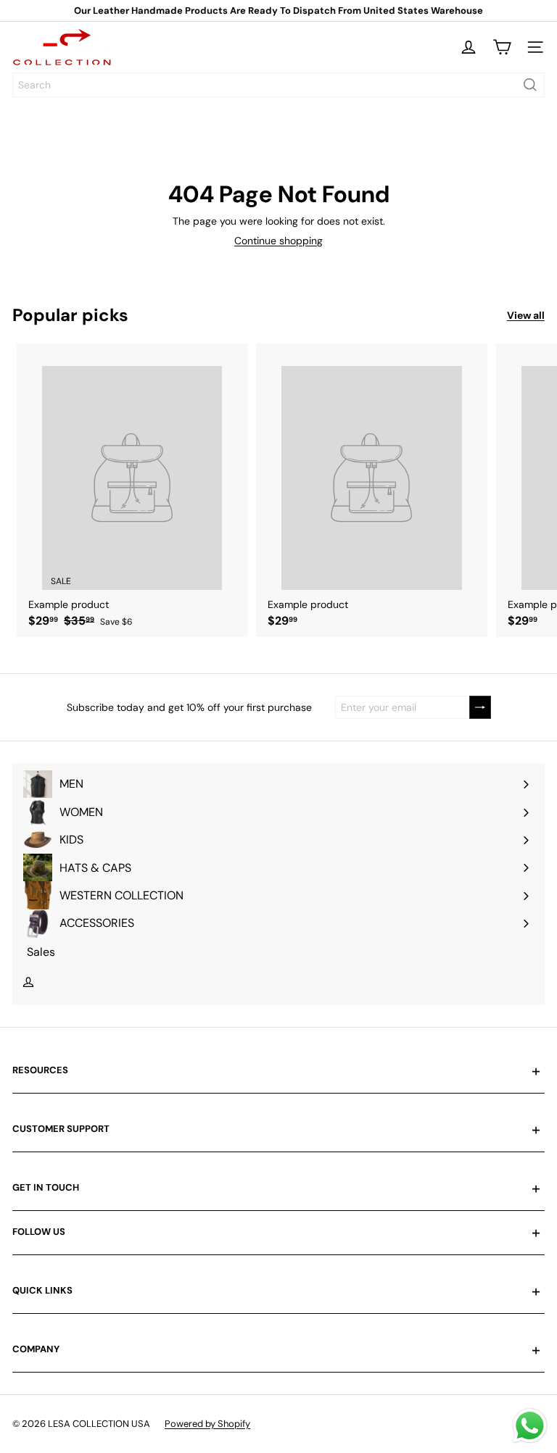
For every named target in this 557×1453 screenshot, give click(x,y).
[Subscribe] (480, 708)
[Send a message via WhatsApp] (530, 1426)
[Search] (530, 84)
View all (526, 315)
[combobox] (278, 84)
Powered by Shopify (207, 1423)
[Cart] (502, 47)
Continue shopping (278, 240)
